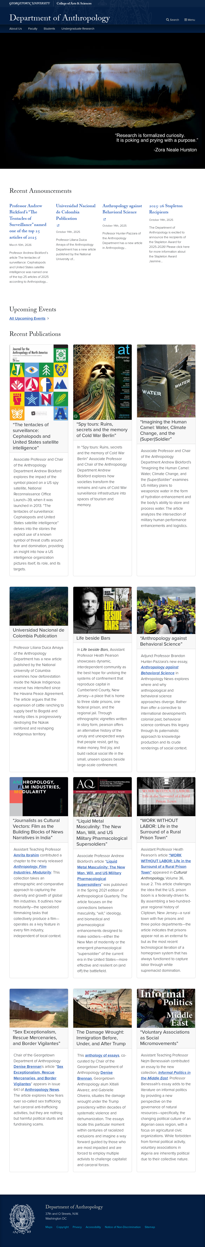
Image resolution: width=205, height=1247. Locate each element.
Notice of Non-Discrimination (123, 1227)
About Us (15, 28)
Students (49, 28)
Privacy (77, 1227)
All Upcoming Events (27, 318)
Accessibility (93, 1227)
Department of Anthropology (59, 19)
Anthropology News (42, 1089)
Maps (48, 1227)
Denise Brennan (27, 1066)
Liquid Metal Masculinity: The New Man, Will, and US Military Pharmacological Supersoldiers (101, 873)
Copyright (62, 1227)
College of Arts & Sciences (74, 4)
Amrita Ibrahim (26, 855)
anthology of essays (102, 1055)
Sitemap (150, 1227)
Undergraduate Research (77, 28)
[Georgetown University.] (29, 3)
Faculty (32, 28)
